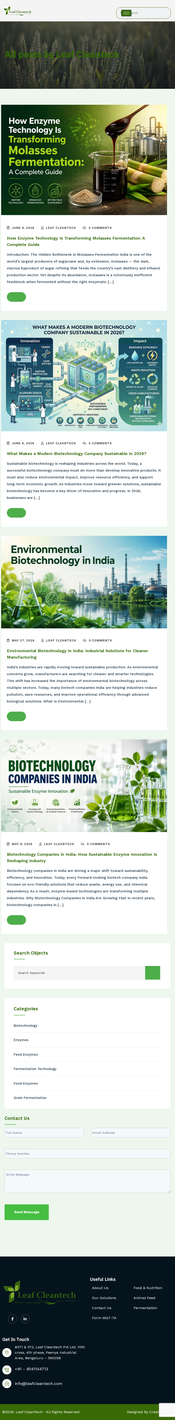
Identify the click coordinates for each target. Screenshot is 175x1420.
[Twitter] (25, 1318)
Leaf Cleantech (61, 228)
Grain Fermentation (30, 1098)
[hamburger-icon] (126, 13)
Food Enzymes (26, 1083)
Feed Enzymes (26, 1054)
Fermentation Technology (35, 1069)
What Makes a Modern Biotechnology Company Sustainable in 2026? (77, 453)
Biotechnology (25, 1026)
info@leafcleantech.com (38, 1383)
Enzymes (21, 1040)
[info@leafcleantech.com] (6, 1383)
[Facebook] (12, 1318)
